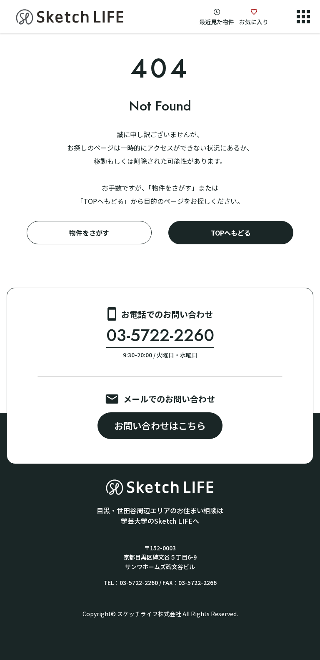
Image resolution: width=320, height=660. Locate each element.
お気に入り (253, 22)
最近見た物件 (216, 22)
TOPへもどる (231, 233)
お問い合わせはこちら (160, 425)
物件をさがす (89, 233)
